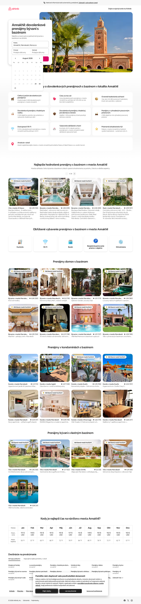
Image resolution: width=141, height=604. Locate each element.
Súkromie (26, 600)
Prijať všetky (46, 591)
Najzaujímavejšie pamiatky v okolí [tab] (35, 559)
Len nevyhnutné (70, 591)
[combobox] (30, 45)
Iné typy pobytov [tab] (14, 559)
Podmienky (35, 600)
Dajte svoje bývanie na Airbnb (119, 9)
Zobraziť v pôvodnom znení (88, 3)
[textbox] (21, 52)
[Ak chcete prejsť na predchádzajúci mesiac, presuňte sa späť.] (15, 58)
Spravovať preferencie (94, 591)
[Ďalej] (74, 173)
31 (15, 88)
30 (40, 84)
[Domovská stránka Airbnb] (13, 8)
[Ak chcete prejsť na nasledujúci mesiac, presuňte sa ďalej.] (39, 58)
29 (35, 84)
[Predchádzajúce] (66, 173)
